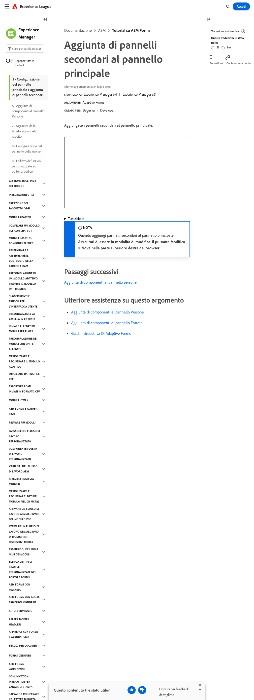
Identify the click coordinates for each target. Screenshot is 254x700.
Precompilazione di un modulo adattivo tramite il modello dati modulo (23, 281)
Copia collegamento (238, 63)
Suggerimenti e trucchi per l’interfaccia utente (23, 301)
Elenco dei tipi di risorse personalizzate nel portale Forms (22, 569)
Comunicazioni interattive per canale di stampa (20, 682)
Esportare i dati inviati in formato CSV (24, 389)
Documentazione (78, 30)
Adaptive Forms (93, 102)
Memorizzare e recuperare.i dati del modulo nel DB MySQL (24, 496)
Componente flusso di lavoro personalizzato (23, 454)
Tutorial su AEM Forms (131, 30)
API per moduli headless (19, 622)
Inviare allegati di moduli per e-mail (22, 328)
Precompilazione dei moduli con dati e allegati (23, 344)
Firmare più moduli (22, 422)
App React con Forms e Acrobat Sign (23, 634)
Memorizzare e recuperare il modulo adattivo (24, 361)
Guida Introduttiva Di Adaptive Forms (101, 333)
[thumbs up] (131, 690)
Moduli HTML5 (18, 400)
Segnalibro (216, 63)
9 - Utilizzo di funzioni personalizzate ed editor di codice (26, 166)
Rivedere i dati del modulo (21, 481)
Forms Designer (20, 655)
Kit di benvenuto (20, 611)
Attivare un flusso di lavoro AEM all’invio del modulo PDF (24, 514)
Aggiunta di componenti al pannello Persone (107, 312)
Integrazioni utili (21, 194)
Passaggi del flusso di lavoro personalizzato (24, 436)
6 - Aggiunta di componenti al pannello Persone (28, 111)
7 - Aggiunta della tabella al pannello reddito (24, 131)
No (229, 47)
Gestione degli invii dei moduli (22, 183)
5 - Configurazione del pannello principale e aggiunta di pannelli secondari (27, 87)
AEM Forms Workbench (17, 666)
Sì (218, 47)
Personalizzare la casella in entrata (22, 316)
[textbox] (25, 48)
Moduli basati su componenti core (21, 240)
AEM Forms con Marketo (19, 587)
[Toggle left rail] (45, 19)
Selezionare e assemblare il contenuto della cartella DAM (21, 258)
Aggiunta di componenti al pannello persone (100, 282)
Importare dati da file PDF (24, 376)
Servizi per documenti (24, 645)
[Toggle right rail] (208, 19)
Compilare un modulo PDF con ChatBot (24, 228)
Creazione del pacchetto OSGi (19, 205)
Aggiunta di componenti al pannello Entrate (107, 322)
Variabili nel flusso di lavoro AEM (23, 469)
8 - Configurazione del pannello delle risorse (27, 149)
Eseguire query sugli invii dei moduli (23, 551)
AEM (102, 30)
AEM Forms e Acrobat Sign (24, 411)
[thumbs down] (142, 690)
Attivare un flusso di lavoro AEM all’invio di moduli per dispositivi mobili (24, 534)
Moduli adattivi (20, 217)
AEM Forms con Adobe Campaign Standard (24, 599)
